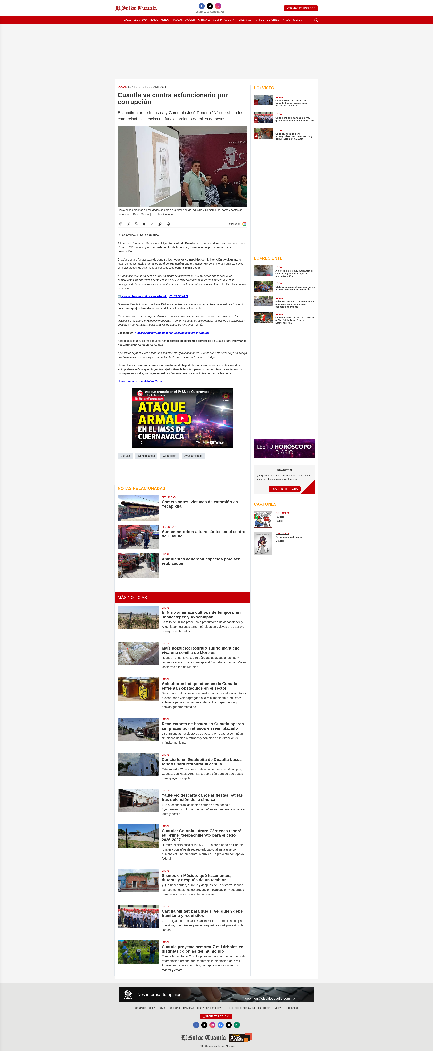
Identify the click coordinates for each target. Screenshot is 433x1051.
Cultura (229, 20)
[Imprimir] (167, 224)
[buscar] (316, 20)
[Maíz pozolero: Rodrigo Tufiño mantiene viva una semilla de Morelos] (138, 657)
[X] (210, 6)
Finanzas (177, 20)
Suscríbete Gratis (284, 489)
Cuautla (125, 455)
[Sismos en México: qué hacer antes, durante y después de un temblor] (138, 885)
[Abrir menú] (117, 20)
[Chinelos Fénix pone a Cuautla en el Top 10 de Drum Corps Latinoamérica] (263, 318)
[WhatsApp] (136, 224)
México (153, 20)
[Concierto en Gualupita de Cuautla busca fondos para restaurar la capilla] (138, 769)
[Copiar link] (159, 224)
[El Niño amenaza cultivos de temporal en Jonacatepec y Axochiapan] (138, 622)
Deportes (273, 20)
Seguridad (140, 20)
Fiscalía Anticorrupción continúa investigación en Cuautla (172, 332)
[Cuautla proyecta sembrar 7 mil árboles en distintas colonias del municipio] (138, 958)
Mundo (165, 20)
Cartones (204, 20)
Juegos (297, 20)
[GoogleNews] (221, 1025)
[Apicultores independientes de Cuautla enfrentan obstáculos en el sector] (138, 695)
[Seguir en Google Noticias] (244, 224)
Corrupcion (169, 455)
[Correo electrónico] (151, 224)
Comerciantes (146, 455)
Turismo (259, 20)
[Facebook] (202, 6)
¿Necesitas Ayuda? (216, 1016)
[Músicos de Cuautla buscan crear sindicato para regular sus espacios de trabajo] (263, 302)
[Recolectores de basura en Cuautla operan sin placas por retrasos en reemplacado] (138, 733)
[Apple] (229, 1025)
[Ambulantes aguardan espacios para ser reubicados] (138, 565)
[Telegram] (143, 224)
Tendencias (244, 20)
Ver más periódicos (301, 8)
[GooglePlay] (237, 1025)
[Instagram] (218, 6)
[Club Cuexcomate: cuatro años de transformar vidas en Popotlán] (263, 286)
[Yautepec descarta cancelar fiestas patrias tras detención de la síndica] (138, 804)
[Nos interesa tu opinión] (216, 994)
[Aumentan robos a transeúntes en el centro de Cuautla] (138, 536)
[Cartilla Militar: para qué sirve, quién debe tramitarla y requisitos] (138, 920)
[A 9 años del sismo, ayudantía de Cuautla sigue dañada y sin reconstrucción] (263, 271)
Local (127, 20)
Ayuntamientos (193, 455)
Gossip (217, 20)
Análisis (190, 20)
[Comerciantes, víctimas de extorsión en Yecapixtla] (138, 508)
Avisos (286, 20)
